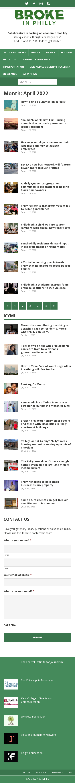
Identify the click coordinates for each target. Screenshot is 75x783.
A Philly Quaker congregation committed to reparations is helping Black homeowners (45, 187)
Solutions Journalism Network (38, 734)
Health (35, 52)
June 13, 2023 (29, 387)
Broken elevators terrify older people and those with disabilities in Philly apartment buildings (45, 424)
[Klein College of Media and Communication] (11, 702)
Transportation (13, 66)
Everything (30, 73)
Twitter (26, 772)
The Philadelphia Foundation (37, 680)
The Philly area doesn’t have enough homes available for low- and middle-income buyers (45, 465)
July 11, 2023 (29, 335)
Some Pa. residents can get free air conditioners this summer (44, 501)
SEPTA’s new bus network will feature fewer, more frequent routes (46, 166)
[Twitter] (27, 3)
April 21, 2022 (29, 291)
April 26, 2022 (29, 105)
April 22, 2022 (29, 212)
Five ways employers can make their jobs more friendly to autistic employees (45, 146)
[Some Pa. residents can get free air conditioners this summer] (11, 503)
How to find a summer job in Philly (43, 101)
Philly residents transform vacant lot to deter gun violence (45, 207)
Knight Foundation (32, 753)
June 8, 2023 (29, 488)
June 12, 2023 (29, 471)
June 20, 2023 (29, 355)
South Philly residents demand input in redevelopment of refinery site (45, 245)
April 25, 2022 (29, 152)
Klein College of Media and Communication (36, 700)
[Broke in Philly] (38, 25)
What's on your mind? (19, 591)
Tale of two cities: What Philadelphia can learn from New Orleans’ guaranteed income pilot (45, 349)
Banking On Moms (33, 384)
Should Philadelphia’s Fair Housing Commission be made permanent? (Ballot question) (43, 123)
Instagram (57, 772)
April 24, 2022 (29, 193)
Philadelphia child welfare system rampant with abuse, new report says (45, 226)
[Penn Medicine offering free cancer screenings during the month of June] (11, 406)
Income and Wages (14, 52)
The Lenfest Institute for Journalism (42, 662)
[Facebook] (34, 3)
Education (9, 59)
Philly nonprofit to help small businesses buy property (40, 483)
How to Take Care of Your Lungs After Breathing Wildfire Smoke (46, 367)
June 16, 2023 (29, 372)
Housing (66, 52)
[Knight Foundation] (11, 756)
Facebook (41, 772)
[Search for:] (37, 81)
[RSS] (48, 3)
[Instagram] (41, 3)
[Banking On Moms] (11, 388)
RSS (70, 772)
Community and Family (36, 59)
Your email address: (18, 575)
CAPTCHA (10, 625)
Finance (51, 52)
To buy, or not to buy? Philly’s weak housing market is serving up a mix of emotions (46, 444)
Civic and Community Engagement (50, 66)
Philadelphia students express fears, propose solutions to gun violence (45, 286)
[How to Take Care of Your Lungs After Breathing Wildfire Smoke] (11, 369)
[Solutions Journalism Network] (11, 738)
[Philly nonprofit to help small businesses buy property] (11, 485)
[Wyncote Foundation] (11, 720)
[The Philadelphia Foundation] (11, 684)
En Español (10, 73)
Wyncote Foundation (33, 716)
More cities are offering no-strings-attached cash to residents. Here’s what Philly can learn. (44, 328)
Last (6, 568)
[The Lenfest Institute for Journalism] (11, 665)
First (6, 554)
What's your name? (17, 540)
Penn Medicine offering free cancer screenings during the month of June (45, 404)
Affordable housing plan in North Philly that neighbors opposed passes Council (45, 266)
